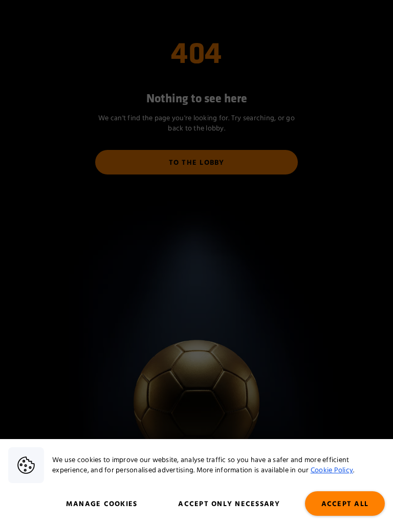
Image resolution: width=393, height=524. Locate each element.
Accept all (345, 504)
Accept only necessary (229, 504)
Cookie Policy (332, 470)
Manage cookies (102, 504)
